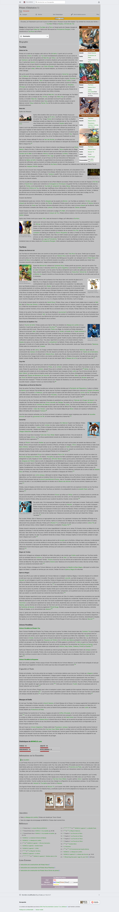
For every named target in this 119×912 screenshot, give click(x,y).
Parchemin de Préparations (78, 388)
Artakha (54, 53)
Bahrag (38, 224)
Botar (71, 409)
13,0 (65, 830)
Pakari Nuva (91, 258)
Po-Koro (52, 117)
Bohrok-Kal (43, 265)
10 (70, 416)
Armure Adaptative (87, 115)
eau (46, 101)
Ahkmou (45, 153)
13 (40, 514)
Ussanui (42, 346)
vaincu (37, 350)
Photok (28, 442)
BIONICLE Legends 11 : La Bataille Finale (85, 828)
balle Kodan (69, 717)
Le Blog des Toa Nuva (34, 851)
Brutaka (84, 377)
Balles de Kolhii (31, 160)
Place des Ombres (32, 304)
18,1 (68, 843)
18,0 (65, 843)
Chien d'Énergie (49, 66)
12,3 (70, 827)
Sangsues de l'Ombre (28, 461)
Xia (88, 392)
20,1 (68, 848)
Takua (31, 103)
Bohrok (65, 201)
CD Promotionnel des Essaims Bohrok (79, 849)
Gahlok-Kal (54, 268)
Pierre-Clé (61, 454)
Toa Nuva (86, 82)
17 (93, 618)
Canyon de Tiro (54, 213)
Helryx (54, 58)
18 (92, 646)
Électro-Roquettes (61, 232)
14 (53, 584)
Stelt (65, 557)
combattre (36, 232)
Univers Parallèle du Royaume (28, 659)
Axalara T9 (65, 525)
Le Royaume (67, 846)
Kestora (48, 609)
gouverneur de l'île (38, 416)
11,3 (29, 855)
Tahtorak (76, 400)
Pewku (53, 329)
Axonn (24, 377)
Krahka (73, 555)
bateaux (32, 352)
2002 (49, 806)
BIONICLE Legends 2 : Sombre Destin (33, 845)
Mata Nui (37, 29)
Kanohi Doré (29, 184)
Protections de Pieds (37, 709)
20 (55, 683)
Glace (28, 260)
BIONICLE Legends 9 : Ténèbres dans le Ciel (45, 856)
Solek (68, 447)
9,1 (25, 850)
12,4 (74, 827)
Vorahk (61, 331)
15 (64, 592)
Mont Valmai (23, 373)
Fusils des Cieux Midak (47, 435)
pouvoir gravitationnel (47, 479)
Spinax (39, 66)
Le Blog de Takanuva (74, 830)
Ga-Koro (76, 218)
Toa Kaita (47, 186)
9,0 (23, 850)
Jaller (36, 270)
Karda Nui (65, 74)
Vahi (43, 314)
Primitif (81, 646)
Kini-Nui (44, 96)
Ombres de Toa (34, 188)
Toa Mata (49, 24)
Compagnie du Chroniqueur (57, 184)
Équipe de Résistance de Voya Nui (38, 375)
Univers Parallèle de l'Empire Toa (29, 628)
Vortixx (82, 392)
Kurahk (68, 331)
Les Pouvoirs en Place (76, 833)
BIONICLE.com (36, 741)
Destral (52, 562)
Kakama (94, 53)
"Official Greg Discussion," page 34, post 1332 (76, 857)
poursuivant (62, 312)
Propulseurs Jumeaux (61, 727)
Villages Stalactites (25, 431)
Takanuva (95, 344)
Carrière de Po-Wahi (25, 153)
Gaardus (21, 605)
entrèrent (81, 331)
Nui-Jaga (50, 156)
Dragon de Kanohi (88, 400)
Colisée (31, 638)
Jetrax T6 (91, 523)
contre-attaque (40, 475)
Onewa (49, 119)
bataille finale (83, 489)
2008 (59, 806)
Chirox (74, 445)
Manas (68, 186)
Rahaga (60, 402)
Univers (43, 411)
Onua (20, 123)
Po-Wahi (62, 211)
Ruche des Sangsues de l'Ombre (29, 456)
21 (40, 685)
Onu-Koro (52, 327)
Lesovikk (67, 578)
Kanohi (33, 62)
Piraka (50, 367)
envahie (62, 540)
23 (23, 714)
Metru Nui (60, 96)
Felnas (70, 494)
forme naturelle (50, 402)
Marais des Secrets (64, 481)
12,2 (68, 827)
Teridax (28, 186)
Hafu (44, 218)
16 (51, 608)
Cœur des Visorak (39, 409)
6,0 (23, 842)
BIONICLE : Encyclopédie (41, 830)
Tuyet (87, 636)
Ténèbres (76, 646)
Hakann (40, 369)
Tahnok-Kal (83, 272)
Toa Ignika (50, 456)
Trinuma (50, 559)
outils (74, 371)
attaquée (48, 201)
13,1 (68, 830)
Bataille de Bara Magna (75, 567)
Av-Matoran (25, 76)
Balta (76, 375)
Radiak (41, 442)
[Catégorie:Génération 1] (59, 18)
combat (58, 367)
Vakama (90, 203)
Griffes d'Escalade (64, 713)
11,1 (25, 855)
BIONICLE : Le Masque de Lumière (32, 840)
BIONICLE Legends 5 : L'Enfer (31, 848)
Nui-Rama (54, 164)
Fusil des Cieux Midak (52, 729)
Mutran (60, 459)
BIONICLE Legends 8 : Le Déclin (31, 853)
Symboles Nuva (59, 265)
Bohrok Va (38, 274)
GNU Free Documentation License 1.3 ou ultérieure (53, 906)
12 (25, 490)
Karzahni (90, 402)
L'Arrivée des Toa (69, 24)
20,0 (65, 848)
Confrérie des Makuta (43, 404)
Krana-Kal (75, 272)
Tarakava (51, 174)
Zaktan (86, 369)
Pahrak (50, 203)
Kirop (39, 454)
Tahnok (77, 207)
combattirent (53, 342)
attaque (88, 650)
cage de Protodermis (50, 239)
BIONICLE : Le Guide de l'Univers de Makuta (34, 838)
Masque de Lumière (73, 325)
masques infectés (32, 166)
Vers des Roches (49, 139)
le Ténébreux (38, 392)
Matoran (82, 350)
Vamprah (36, 783)
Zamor (80, 779)
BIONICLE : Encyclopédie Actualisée (44, 833)
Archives (39, 557)
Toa (42, 56)
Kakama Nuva (92, 87)
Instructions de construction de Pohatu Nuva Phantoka (37, 867)
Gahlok (21, 215)
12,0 (65, 827)
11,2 (27, 855)
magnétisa (65, 268)
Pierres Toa (44, 103)
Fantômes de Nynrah (27, 607)
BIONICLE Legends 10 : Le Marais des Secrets (76, 854)
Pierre (93, 50)
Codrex (68, 80)
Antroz (33, 437)
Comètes (65, 153)
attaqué (21, 203)
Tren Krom (22, 603)
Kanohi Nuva (51, 302)
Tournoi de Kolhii (30, 325)
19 (75, 664)
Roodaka (54, 394)
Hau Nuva (72, 253)
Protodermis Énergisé (63, 29)
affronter (54, 459)
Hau (70, 134)
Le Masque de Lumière (31, 817)
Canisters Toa (86, 631)
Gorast (57, 494)
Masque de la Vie (71, 358)
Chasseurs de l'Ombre (50, 640)
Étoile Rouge (91, 156)
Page (20, 11)
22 (39, 693)
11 (47, 431)
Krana (33, 205)
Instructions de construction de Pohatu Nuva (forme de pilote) (40, 870)
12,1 (66, 827)
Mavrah (90, 619)
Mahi (79, 268)
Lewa (38, 427)
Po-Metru (78, 642)
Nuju (66, 646)
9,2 (28, 850)
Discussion (26, 11)
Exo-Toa (75, 230)
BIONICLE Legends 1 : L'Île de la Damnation (38, 843)
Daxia (29, 56)
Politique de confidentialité (26, 909)
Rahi (33, 68)
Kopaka (60, 24)
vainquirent (55, 186)
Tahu (40, 80)
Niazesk (69, 504)
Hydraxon (25, 60)
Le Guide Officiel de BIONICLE (39, 828)
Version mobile (39, 909)
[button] (20, 2)
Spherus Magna (70, 569)
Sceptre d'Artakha (93, 390)
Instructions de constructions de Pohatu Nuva (35, 864)
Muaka (49, 286)
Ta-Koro (88, 201)
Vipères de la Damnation (90, 352)
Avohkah (72, 78)
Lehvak (50, 207)
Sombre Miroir (72, 844)
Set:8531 (26, 760)
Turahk (76, 331)
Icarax (67, 404)
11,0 (24, 855)
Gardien (88, 646)
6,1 (26, 842)
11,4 (32, 855)
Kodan (70, 646)
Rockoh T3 (91, 151)
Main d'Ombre (23, 447)
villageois (90, 673)
